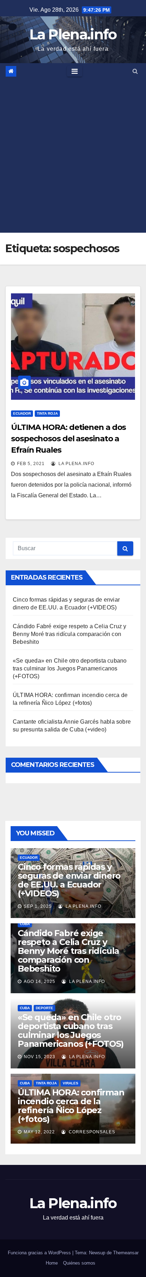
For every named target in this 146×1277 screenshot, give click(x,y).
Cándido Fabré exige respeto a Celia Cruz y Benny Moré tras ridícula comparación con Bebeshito (69, 634)
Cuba (25, 924)
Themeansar (126, 1252)
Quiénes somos (79, 1263)
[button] (135, 71)
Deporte (44, 1008)
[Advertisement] (73, 156)
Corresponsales (91, 1131)
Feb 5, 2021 (31, 463)
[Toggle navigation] (74, 71)
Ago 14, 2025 (39, 981)
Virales (70, 1083)
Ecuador (22, 413)
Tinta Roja (47, 413)
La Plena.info (73, 34)
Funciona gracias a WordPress (40, 1252)
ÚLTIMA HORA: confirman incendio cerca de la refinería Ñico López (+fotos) (71, 1105)
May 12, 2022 (39, 1131)
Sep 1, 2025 (38, 906)
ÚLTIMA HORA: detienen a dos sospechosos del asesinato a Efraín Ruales (68, 438)
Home (52, 1263)
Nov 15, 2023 (39, 1056)
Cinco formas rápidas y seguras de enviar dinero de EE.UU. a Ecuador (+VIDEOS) (69, 880)
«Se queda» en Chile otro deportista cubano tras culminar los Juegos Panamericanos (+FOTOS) (70, 668)
